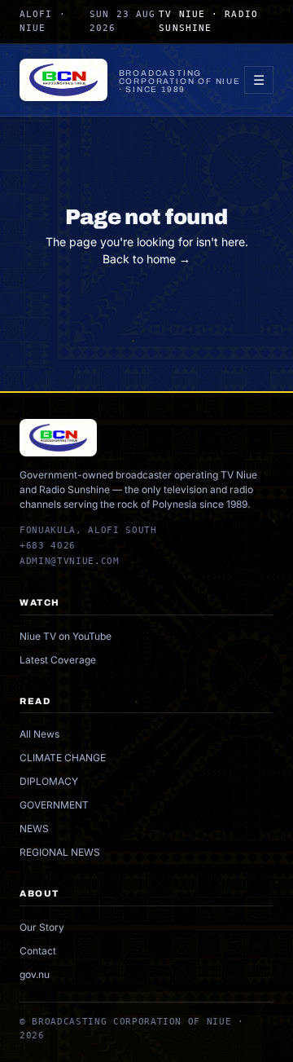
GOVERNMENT (54, 805)
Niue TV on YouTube (66, 636)
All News (39, 734)
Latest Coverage (58, 660)
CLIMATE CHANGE (63, 757)
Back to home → (146, 259)
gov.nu (35, 974)
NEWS (34, 828)
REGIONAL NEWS (60, 852)
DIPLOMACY (49, 781)
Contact (38, 951)
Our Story (42, 927)
